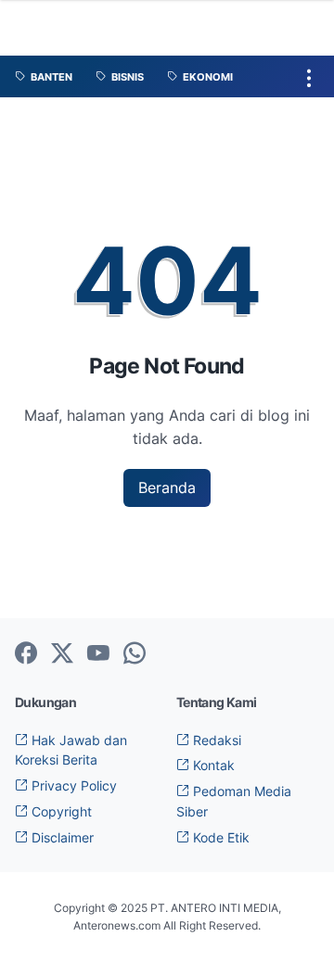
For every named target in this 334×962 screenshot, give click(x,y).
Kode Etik (219, 837)
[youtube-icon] (98, 654)
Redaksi (215, 740)
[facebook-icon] (26, 654)
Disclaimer (61, 837)
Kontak (212, 765)
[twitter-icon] (62, 654)
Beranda (167, 487)
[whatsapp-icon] (134, 654)
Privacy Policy (72, 785)
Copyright (60, 811)
